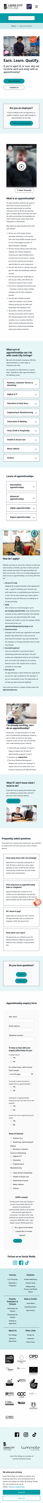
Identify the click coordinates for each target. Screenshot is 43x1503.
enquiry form (22, 757)
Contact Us (30, 1335)
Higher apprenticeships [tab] (20, 508)
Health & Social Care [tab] (16, 439)
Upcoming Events (30, 1307)
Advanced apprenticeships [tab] (17, 497)
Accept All (21, 1492)
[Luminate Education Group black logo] (30, 1448)
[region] (21, 1485)
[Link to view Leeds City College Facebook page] (21, 1263)
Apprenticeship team (10, 690)
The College (12, 1335)
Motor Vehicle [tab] (13, 448)
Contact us (14, 87)
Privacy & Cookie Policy (16, 1487)
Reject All (21, 1498)
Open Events (30, 1310)
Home (13, 26)
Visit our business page (21, 123)
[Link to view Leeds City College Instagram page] (15, 1263)
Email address (14, 1026)
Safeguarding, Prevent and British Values (30, 1289)
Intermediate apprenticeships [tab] (17, 486)
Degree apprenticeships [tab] (20, 517)
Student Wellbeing (30, 1279)
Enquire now (13, 801)
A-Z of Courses (13, 1279)
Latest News (30, 1303)
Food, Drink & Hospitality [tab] (18, 430)
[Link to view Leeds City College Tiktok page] (27, 1263)
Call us (21, 974)
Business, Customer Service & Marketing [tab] (20, 383)
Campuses (30, 1338)
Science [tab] (10, 457)
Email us (21, 981)
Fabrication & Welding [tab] (17, 421)
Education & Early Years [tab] (17, 403)
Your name (13, 1017)
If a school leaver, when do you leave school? (20, 1069)
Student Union (30, 1283)
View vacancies (14, 81)
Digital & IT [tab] (12, 394)
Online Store (30, 1342)
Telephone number (16, 1035)
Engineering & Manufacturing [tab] (20, 412)
